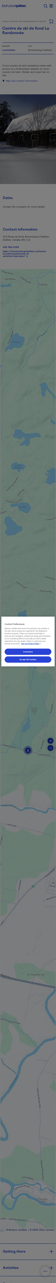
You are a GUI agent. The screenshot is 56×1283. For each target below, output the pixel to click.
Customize (28, 652)
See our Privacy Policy (31, 644)
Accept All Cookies (28, 659)
